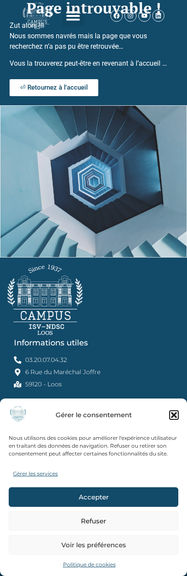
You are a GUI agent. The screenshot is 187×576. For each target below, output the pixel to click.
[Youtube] (144, 16)
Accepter (94, 497)
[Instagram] (130, 16)
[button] (174, 415)
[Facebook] (116, 16)
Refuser (93, 521)
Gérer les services (35, 473)
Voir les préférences (93, 545)
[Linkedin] (158, 16)
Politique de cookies (89, 564)
